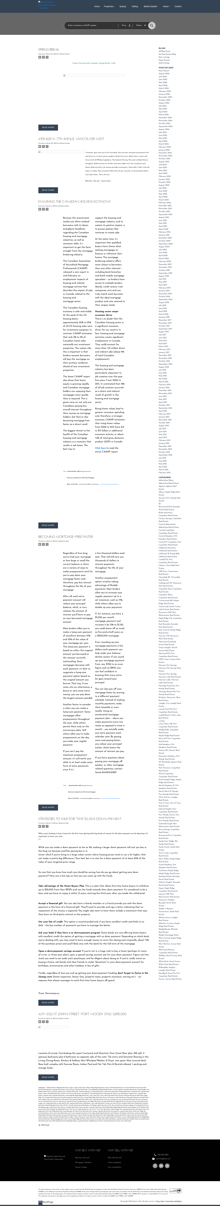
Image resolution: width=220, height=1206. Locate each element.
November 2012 (165, 449)
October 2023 (164, 159)
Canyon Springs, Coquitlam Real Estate (77, 1089)
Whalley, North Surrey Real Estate (139, 1119)
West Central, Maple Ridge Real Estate (75, 1119)
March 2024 (164, 144)
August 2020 (164, 247)
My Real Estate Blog (167, 54)
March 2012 (163, 470)
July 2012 (162, 458)
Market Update (150, 6)
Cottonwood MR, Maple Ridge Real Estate (77, 1095)
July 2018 (162, 305)
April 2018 (163, 311)
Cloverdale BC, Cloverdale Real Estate (92, 1093)
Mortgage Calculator (83, 1162)
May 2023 (163, 170)
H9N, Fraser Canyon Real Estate (95, 1099)
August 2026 (164, 74)
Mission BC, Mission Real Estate (114, 1105)
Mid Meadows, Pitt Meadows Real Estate (93, 1105)
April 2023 (163, 173)
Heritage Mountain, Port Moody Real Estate (89, 1101)
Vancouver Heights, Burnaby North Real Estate (56, 1117)
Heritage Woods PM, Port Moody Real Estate (114, 1101)
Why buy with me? (82, 1158)
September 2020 (166, 244)
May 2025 (163, 109)
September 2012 (165, 455)
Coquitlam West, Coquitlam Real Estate (54, 1095)
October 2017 (164, 326)
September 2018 (165, 300)
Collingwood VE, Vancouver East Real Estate (115, 1093)
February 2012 (164, 473)
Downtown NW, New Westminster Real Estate (131, 1095)
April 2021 (163, 226)
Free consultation (114, 1167)
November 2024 (165, 121)
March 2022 (164, 200)
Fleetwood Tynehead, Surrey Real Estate (138, 1097)
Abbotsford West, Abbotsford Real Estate (58, 1087)
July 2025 (162, 106)
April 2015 (163, 402)
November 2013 (165, 420)
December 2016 (165, 355)
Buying (123, 6)
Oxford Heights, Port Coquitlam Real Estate (123, 1109)
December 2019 (165, 264)
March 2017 (163, 346)
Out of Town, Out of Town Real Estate (99, 1109)
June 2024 (163, 135)
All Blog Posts (164, 51)
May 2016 (163, 376)
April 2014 (163, 411)
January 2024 (164, 150)
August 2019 (164, 276)
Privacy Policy (160, 1201)
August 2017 (164, 332)
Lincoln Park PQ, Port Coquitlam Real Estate (70, 1103)
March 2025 (164, 115)
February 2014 (164, 414)
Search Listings (81, 1167)
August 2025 (164, 103)
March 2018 (163, 314)
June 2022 (163, 191)
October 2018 (164, 297)
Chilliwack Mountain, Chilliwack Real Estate (91, 1091)
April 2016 (163, 379)
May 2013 (163, 434)
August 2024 (164, 129)
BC (125, 1087)
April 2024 (163, 141)
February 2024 (165, 147)
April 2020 (163, 256)
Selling (135, 6)
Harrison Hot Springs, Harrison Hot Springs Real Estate (119, 1099)
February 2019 (164, 288)
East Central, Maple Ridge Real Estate (91, 1097)
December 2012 (165, 446)
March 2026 (164, 88)
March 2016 (163, 382)
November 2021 (165, 209)
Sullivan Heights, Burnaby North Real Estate (90, 1115)
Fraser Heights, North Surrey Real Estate (49, 1099)
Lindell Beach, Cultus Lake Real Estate (93, 1103)
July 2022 (163, 188)
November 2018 (165, 294)
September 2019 (165, 273)
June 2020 (163, 253)
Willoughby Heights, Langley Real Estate (77, 1121)
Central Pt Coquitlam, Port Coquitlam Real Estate (65, 1091)
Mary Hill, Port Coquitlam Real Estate (70, 1105)
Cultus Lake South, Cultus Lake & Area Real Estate (103, 1095)
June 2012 (163, 461)
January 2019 (164, 291)
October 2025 (164, 100)
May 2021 (163, 223)
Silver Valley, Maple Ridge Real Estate (99, 1113)
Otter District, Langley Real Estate (79, 1109)
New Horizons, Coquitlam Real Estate (68, 1107)
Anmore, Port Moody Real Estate (114, 1087)
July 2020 (163, 250)
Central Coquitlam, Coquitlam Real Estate (124, 1089)
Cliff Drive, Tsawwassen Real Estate (71, 1093)
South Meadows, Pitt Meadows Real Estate (122, 1113)
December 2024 (165, 118)
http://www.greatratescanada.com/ (109, 484)
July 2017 (162, 335)
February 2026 (165, 91)
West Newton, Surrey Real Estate (96, 1119)
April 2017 (163, 344)
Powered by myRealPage (174, 1201)
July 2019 (162, 279)
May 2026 (163, 82)
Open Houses (164, 60)
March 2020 (164, 259)
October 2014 (164, 405)
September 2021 (165, 215)
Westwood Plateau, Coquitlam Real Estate (117, 1119)
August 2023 (164, 162)
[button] (155, 1165)
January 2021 (164, 235)
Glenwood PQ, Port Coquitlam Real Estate (73, 1099)
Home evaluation (114, 1162)
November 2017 (165, 323)
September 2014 (165, 408)
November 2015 (165, 393)
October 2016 (164, 361)
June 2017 (163, 338)
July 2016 (162, 370)
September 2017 (165, 329)
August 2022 (164, 185)
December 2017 (165, 320)
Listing (107, 1103)
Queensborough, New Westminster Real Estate (76, 1111)
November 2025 (165, 97)
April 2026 (163, 85)
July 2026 (163, 77)
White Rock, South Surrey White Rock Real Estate (52, 1121)
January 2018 (164, 317)
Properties (109, 6)
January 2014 (164, 417)
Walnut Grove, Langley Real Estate (106, 1117)
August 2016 (164, 367)
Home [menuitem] (97, 6)
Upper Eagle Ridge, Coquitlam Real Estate (115, 1115)
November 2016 (165, 358)
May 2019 (163, 282)
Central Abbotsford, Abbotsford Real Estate (100, 1089)
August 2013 (164, 426)
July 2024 (162, 132)
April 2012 (163, 467)
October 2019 (164, 270)
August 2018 (164, 302)
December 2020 (165, 238)
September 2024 (166, 126)
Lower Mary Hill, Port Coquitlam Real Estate (122, 1103)
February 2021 (164, 232)
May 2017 (163, 341)
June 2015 (163, 396)
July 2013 (162, 429)
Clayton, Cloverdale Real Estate (51, 1093)
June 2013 (163, 432)
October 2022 (164, 182)
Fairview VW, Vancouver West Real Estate (114, 1097)
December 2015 (165, 390)
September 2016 (165, 364)
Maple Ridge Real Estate (53, 1105)
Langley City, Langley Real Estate (47, 1103)
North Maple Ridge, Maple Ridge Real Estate (115, 1107)
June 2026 (163, 79)
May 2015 (163, 399)
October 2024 (164, 123)
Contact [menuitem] (178, 6)
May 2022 (163, 194)
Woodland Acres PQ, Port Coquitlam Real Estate (102, 1121)
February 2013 (164, 440)
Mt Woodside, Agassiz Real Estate (47, 1107)
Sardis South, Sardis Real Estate (59, 1113)
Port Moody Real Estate (56, 1111)
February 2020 (165, 261)
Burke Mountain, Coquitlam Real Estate (54, 1089)
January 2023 (164, 179)
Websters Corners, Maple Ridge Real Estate (129, 1117)
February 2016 (164, 385)
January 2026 (164, 94)
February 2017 (164, 349)
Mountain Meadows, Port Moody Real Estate (136, 1105)
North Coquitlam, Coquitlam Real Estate (90, 1107)
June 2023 (163, 168)
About (166, 6)
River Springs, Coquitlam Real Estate (100, 1111)
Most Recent (164, 71)
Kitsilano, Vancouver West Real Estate (137, 1101)
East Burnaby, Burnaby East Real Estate (69, 1097)
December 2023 (165, 153)
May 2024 (163, 138)
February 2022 (165, 203)
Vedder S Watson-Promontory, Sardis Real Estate (82, 1117)
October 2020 (164, 241)
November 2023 (165, 156)
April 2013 (163, 437)
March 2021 (163, 229)
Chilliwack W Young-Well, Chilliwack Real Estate (117, 1091)
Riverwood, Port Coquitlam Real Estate (121, 1111)
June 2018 (163, 308)
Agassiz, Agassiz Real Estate (78, 1087)
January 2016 (164, 388)
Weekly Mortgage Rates (57, 1119)
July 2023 (162, 165)
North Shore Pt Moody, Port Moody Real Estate (56, 1109)
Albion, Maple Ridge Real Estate (96, 1087)
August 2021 (164, 217)
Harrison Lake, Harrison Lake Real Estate (65, 1101)
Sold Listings (164, 63)
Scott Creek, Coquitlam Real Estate (78, 1113)
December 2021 (165, 206)
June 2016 (163, 373)
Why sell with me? (115, 1158)
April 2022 (163, 197)
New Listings (164, 57)
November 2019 (165, 267)
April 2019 (163, 285)
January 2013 (164, 443)
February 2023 (165, 176)
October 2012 (164, 452)
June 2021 (163, 220)
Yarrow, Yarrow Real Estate (124, 1121)
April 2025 (163, 112)
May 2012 (163, 464)
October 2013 (164, 423)
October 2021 (164, 212)
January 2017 (164, 352)
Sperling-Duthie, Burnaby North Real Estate (65, 1115)
